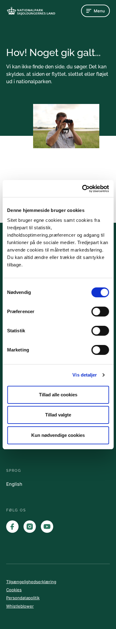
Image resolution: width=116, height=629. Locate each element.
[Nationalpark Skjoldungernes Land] (31, 11)
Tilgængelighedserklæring (31, 581)
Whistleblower (20, 606)
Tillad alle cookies (58, 394)
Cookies (14, 589)
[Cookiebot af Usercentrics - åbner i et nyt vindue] (82, 189)
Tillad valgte (58, 414)
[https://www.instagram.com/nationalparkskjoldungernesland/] (30, 526)
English (14, 484)
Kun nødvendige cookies (58, 435)
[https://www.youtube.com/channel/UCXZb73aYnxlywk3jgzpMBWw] (47, 526)
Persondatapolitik (23, 597)
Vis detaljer (84, 374)
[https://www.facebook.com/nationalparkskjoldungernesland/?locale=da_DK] (12, 526)
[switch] (100, 312)
